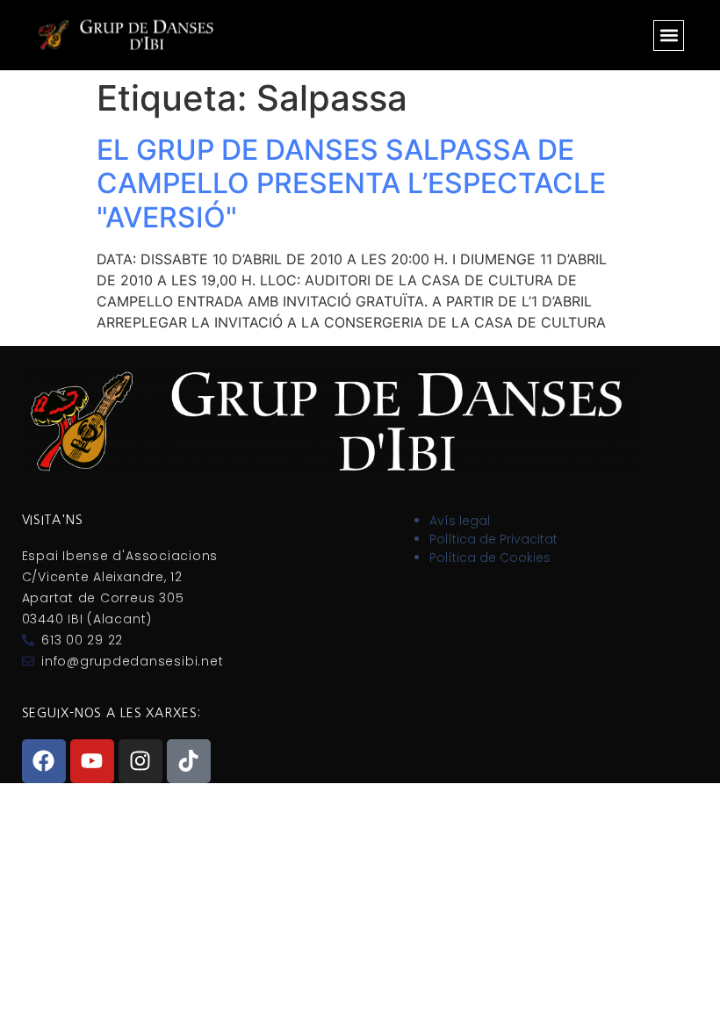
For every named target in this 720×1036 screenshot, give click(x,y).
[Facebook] (44, 761)
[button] (668, 35)
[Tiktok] (189, 761)
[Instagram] (140, 761)
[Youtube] (92, 761)
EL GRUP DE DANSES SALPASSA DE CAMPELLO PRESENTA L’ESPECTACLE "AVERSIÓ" (351, 183)
